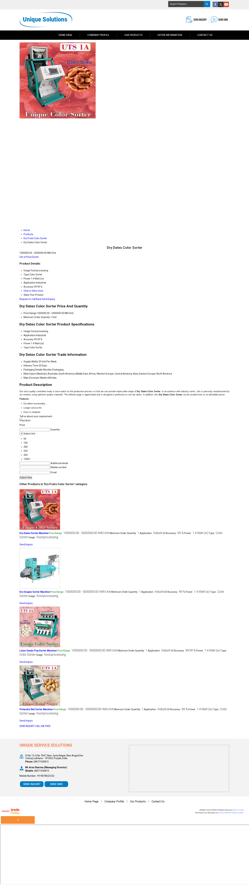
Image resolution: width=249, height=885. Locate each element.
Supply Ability (31, 361)
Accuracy (29, 339)
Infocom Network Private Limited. (231, 813)
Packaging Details (33, 369)
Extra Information (170, 35)
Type (26, 347)
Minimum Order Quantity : (124, 533)
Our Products (133, 35)
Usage (27, 331)
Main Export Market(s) (35, 373)
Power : (196, 533)
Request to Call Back (30, 299)
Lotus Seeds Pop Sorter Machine (38, 650)
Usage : (43, 537)
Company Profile (98, 35)
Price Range (30, 313)
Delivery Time (31, 365)
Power (27, 343)
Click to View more (33, 290)
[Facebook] (215, 6)
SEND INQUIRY (27, 726)
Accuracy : (175, 533)
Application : (152, 533)
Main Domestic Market (36, 377)
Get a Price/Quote (29, 257)
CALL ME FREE (43, 726)
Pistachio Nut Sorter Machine (36, 709)
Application (30, 335)
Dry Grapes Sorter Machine (34, 592)
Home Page (65, 35)
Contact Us (204, 35)
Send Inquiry (48, 299)
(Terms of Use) (238, 810)
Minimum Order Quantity (37, 317)
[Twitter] (220, 6)
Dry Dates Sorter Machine (33, 533)
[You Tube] (226, 6)
